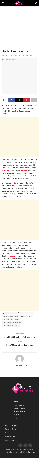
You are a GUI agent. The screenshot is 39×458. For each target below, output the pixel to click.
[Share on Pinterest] (26, 100)
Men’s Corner (18, 415)
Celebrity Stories (10, 429)
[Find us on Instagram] (25, 445)
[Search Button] (36, 3)
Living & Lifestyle (20, 412)
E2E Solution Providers (27, 452)
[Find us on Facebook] (20, 445)
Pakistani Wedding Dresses (12, 322)
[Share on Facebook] (11, 100)
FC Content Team (19, 365)
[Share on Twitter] (19, 100)
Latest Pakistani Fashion (11, 316)
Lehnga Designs (26, 316)
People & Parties (19, 408)
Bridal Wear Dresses (25, 313)
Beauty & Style (19, 405)
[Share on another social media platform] (34, 100)
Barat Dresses (11, 313)
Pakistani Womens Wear (11, 325)
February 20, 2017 (8, 55)
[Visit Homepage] (19, 3)
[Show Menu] (3, 3)
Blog (15, 418)
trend (16, 183)
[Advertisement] (19, 28)
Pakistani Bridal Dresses (11, 319)
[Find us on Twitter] (30, 445)
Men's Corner (9, 440)
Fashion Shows (10, 433)
